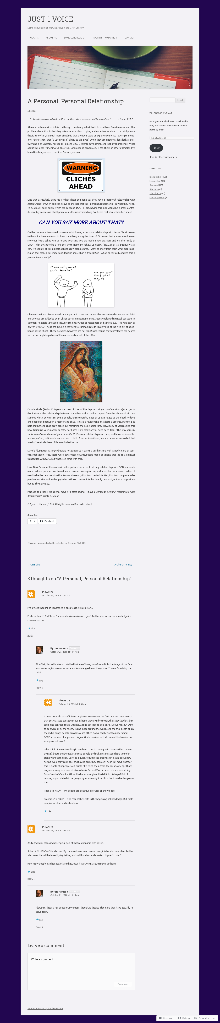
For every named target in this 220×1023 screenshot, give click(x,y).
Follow (156, 148)
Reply (30, 635)
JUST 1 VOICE (50, 19)
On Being (34, 564)
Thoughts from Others (104, 38)
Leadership (155, 181)
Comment (123, 984)
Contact (129, 38)
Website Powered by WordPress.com (45, 1008)
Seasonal (154, 185)
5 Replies (32, 111)
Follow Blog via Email (161, 113)
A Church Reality (124, 564)
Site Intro (154, 189)
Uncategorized (157, 197)
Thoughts (33, 38)
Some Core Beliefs (74, 38)
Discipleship (58, 543)
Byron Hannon (59, 648)
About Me (51, 38)
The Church (155, 193)
